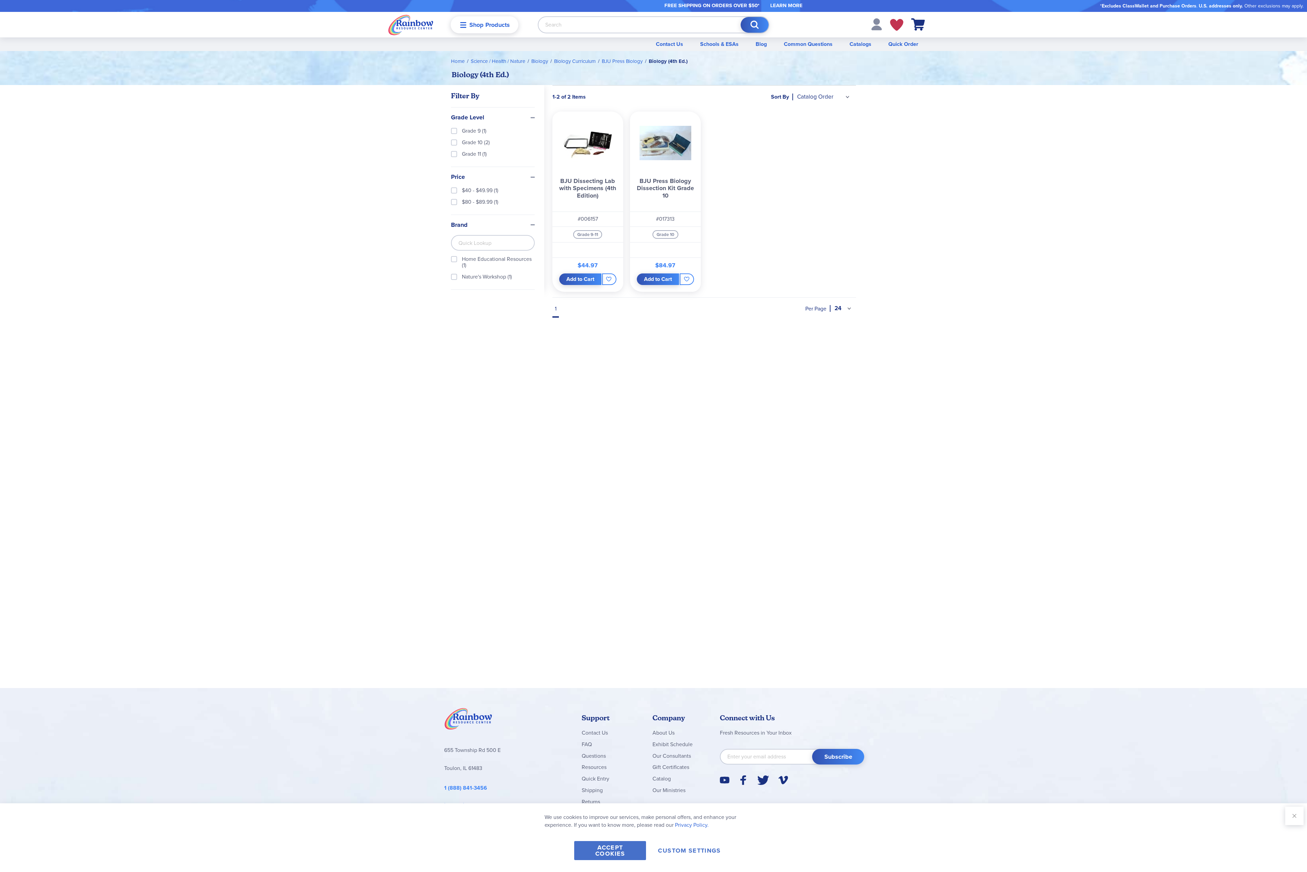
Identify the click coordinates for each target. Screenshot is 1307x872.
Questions (594, 756)
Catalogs (860, 44)
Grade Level (467, 117)
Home (458, 61)
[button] (877, 24)
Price (458, 177)
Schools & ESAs (719, 44)
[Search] (755, 25)
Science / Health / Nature (498, 61)
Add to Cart (580, 279)
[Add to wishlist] (609, 279)
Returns (591, 802)
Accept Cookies (610, 850)
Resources (594, 767)
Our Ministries (668, 790)
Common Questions (808, 44)
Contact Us (669, 44)
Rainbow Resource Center (468, 721)
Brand (459, 225)
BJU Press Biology (622, 61)
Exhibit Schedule (672, 744)
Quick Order (903, 44)
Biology (539, 61)
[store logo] (411, 25)
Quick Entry (595, 779)
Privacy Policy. (692, 825)
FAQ (587, 744)
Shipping (592, 790)
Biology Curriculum (575, 61)
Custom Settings (689, 850)
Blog (761, 44)
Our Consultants (671, 756)
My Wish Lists (896, 24)
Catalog (661, 779)
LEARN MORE (786, 5)
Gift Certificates (670, 767)
